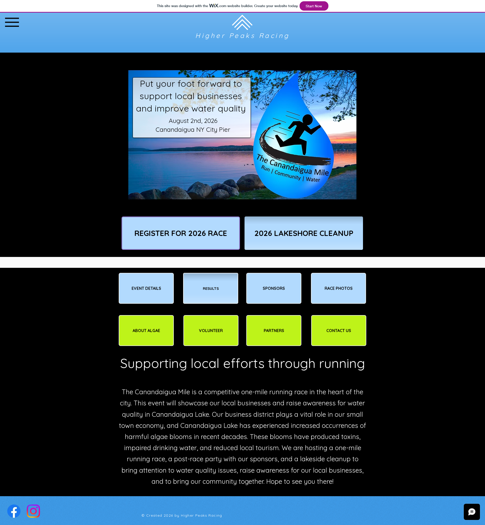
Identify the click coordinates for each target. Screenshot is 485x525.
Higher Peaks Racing (242, 35)
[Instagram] (33, 511)
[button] (12, 22)
